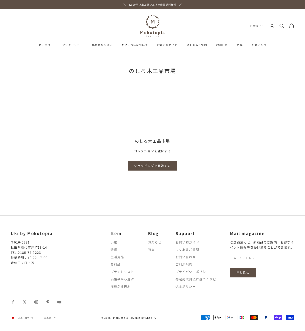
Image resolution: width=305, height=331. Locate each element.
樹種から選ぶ (121, 286)
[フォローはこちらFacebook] (13, 302)
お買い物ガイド (167, 45)
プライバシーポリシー (192, 271)
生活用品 (117, 257)
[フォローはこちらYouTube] (59, 302)
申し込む (243, 272)
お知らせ (222, 45)
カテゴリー (46, 45)
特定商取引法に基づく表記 (195, 279)
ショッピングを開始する (152, 166)
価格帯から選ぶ (102, 45)
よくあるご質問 (196, 45)
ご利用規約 (183, 264)
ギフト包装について (134, 45)
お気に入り (259, 45)
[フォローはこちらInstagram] (36, 302)
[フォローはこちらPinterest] (48, 302)
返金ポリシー (185, 286)
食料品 (116, 264)
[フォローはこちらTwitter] (24, 302)
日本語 (254, 26)
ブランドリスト (72, 45)
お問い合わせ (185, 257)
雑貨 (114, 249)
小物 (114, 242)
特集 (239, 45)
